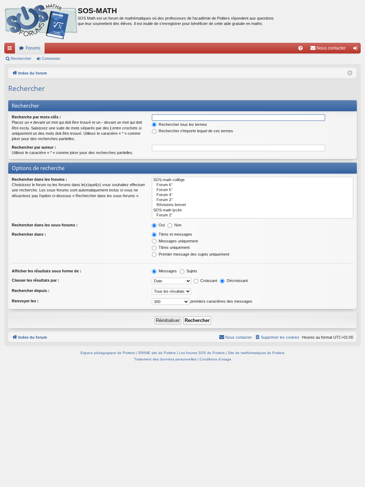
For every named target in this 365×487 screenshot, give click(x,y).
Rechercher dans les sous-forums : (45, 225)
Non (177, 225)
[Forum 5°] (253, 190)
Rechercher (21, 58)
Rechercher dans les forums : (39, 179)
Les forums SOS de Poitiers (202, 353)
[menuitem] (300, 48)
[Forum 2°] (253, 215)
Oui (161, 225)
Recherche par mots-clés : (36, 117)
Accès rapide (11, 49)
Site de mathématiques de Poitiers (256, 353)
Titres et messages (175, 234)
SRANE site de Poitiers (157, 353)
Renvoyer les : (25, 301)
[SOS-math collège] (253, 180)
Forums (33, 48)
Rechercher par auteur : (34, 147)
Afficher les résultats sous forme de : (46, 271)
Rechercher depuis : (31, 290)
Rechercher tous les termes (182, 124)
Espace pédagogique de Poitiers (108, 353)
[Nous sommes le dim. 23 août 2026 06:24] (350, 73)
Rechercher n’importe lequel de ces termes (195, 131)
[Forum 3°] (253, 200)
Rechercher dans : (29, 234)
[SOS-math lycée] (253, 210)
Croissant (208, 280)
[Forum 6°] (253, 185)
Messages (167, 271)
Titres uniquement (174, 247)
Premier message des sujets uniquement (193, 254)
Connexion (51, 58)
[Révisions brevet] (253, 205)
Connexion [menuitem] (357, 49)
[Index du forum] (41, 21)
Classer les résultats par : (35, 280)
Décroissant (237, 280)
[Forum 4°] (253, 195)
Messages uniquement (178, 241)
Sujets (191, 271)
